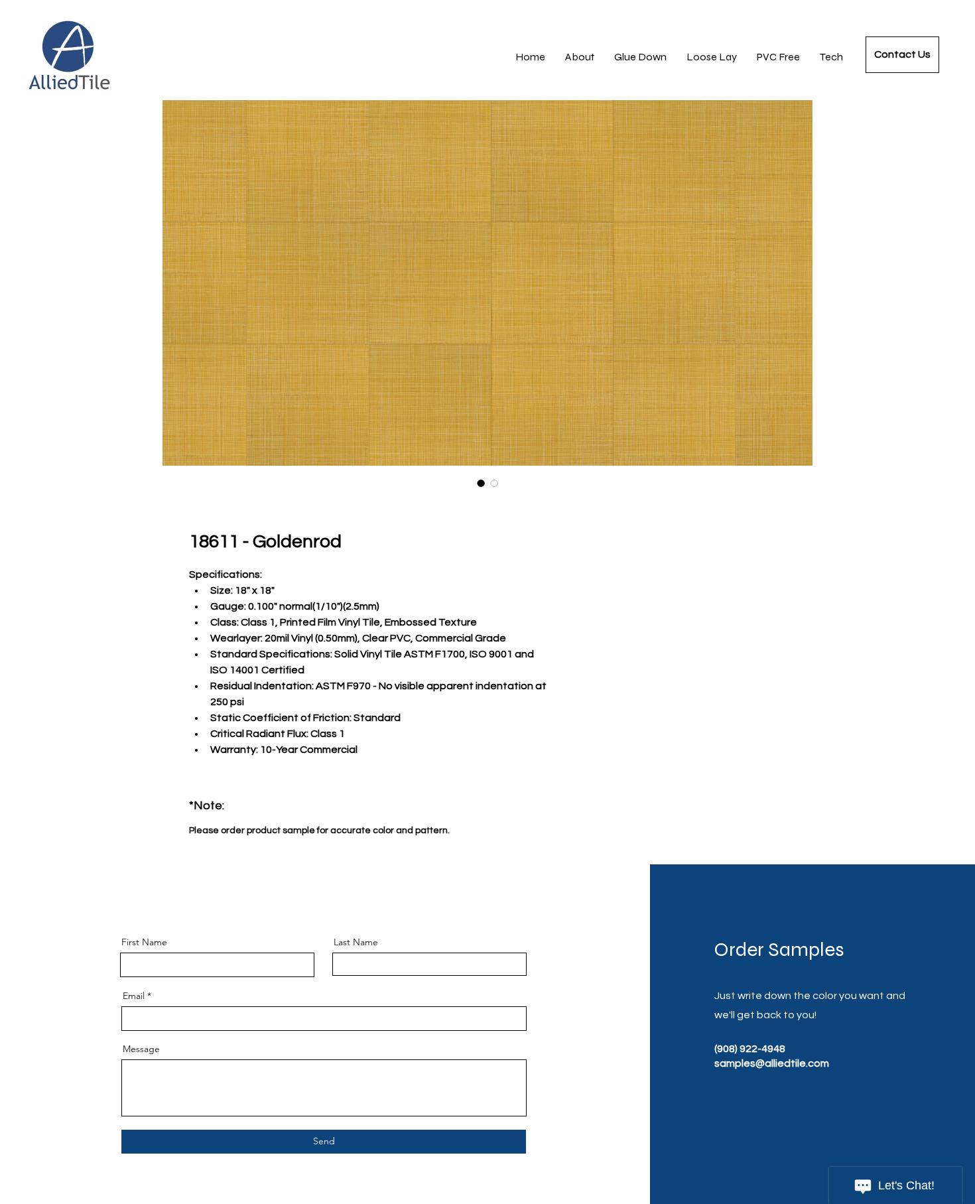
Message (141, 1048)
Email (134, 995)
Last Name (356, 942)
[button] (831, 57)
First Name (144, 942)
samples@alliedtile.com (771, 1063)
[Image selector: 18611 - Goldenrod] (480, 483)
